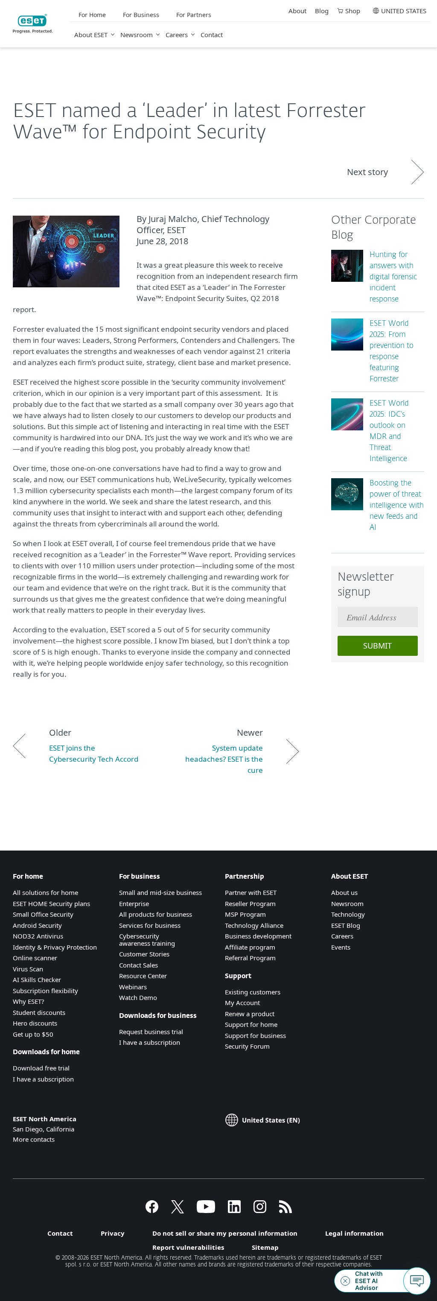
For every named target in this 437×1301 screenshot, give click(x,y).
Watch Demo (138, 997)
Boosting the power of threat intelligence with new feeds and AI (397, 506)
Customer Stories (144, 954)
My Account (242, 1002)
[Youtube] (206, 1210)
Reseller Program (250, 903)
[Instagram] (259, 1210)
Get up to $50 (33, 1034)
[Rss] (285, 1210)
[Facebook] (151, 1210)
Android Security (37, 925)
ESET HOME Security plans (51, 903)
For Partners (193, 15)
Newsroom (136, 34)
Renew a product (249, 1013)
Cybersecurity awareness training (147, 939)
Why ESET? (28, 1001)
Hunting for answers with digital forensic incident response (393, 277)
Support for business (255, 1035)
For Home (92, 15)
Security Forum (247, 1046)
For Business (141, 15)
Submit (377, 645)
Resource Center (143, 975)
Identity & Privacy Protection (55, 947)
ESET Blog (345, 925)
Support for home (251, 1024)
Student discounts (39, 1012)
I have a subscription (43, 1079)
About (297, 10)
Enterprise (134, 903)
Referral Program (250, 957)
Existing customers (252, 992)
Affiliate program (250, 947)
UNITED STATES (403, 10)
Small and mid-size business (160, 892)
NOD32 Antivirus (38, 936)
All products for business (155, 914)
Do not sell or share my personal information (224, 1233)
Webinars (133, 986)
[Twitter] (177, 1210)
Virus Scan (28, 969)
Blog (322, 10)
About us (344, 892)
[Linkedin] (234, 1210)
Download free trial (41, 1068)
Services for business (150, 925)
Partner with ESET (251, 892)
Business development (258, 936)
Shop (352, 10)
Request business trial (151, 1031)
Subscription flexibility (45, 990)
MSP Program (245, 914)
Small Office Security (43, 914)
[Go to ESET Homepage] (33, 24)
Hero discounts (35, 1023)
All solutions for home (45, 892)
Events (340, 947)
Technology (348, 914)
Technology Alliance (254, 925)
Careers (177, 34)
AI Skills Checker (37, 979)
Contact (212, 34)
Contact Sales (138, 965)
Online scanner (35, 957)
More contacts (34, 1139)
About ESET (91, 34)
